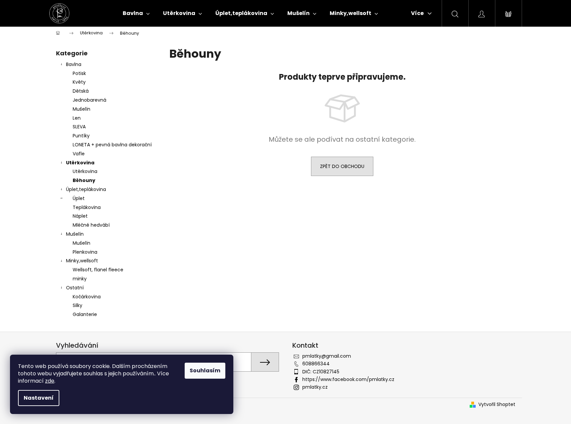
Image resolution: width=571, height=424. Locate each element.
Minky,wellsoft (82, 260)
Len (77, 118)
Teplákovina (87, 207)
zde (49, 381)
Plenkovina (85, 252)
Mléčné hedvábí (91, 225)
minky (80, 278)
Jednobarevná (89, 100)
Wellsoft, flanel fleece (98, 269)
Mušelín (81, 109)
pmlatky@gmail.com (326, 356)
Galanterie (85, 314)
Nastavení (39, 398)
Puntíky (81, 135)
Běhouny (84, 180)
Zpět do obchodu (342, 166)
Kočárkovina (87, 296)
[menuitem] (136, 13)
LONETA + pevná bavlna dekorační (112, 144)
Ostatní (75, 287)
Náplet (80, 216)
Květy (79, 82)
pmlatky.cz (315, 387)
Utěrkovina (80, 162)
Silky (77, 305)
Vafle (79, 153)
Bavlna (73, 64)
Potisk (79, 73)
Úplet (79, 198)
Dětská (81, 91)
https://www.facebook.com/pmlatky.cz (348, 379)
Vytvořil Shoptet (496, 404)
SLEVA (79, 126)
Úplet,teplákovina (86, 189)
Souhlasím (205, 370)
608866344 (316, 363)
